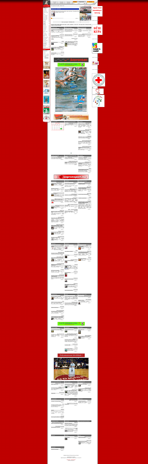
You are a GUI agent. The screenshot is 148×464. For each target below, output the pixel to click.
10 (59, 18)
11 (60, 18)
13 (62, 18)
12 (61, 18)
